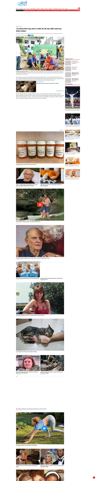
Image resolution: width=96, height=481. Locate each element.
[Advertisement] (46, 18)
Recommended (69, 84)
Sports (66, 8)
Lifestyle (42, 8)
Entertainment (33, 8)
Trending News (69, 58)
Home (17, 8)
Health (38, 8)
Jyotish (46, 8)
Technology (55, 8)
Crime (63, 8)
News (59, 8)
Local (28, 8)
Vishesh (20, 8)
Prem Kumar (19, 35)
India (24, 8)
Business (50, 8)
